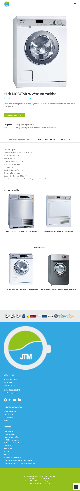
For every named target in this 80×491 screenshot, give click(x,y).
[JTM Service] (7, 4)
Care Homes (8, 431)
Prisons (6, 451)
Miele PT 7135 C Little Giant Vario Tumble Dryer (21, 231)
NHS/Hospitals (9, 434)
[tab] (45, 140)
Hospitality (8, 446)
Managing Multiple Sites (12, 457)
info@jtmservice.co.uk (16, 393)
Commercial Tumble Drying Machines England (20, 463)
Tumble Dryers (9, 414)
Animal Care (8, 449)
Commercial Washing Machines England (18, 460)
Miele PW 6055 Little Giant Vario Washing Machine (21, 289)
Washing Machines (27, 125)
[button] (40, 52)
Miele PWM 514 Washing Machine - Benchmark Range (58, 289)
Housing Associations (11, 437)
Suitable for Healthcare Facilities (44, 128)
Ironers (6, 420)
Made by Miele (26, 128)
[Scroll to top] (76, 486)
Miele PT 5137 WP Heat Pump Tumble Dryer (58, 231)
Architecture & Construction (14, 443)
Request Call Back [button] (14, 115)
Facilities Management (12, 440)
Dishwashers (8, 417)
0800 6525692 (14, 390)
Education (7, 454)
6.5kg (18, 125)
